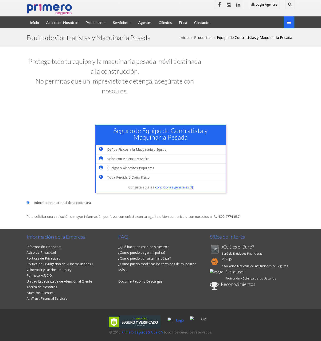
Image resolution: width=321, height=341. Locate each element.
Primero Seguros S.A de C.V (142, 332)
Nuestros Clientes (40, 293)
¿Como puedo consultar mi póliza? (144, 258)
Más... (122, 270)
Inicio (34, 22)
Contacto (201, 22)
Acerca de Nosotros (62, 22)
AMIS (227, 259)
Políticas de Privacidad (43, 258)
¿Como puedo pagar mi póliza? (141, 252)
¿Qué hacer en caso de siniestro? (143, 247)
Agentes (145, 22)
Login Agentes (265, 4)
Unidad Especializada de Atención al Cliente (59, 281)
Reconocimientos (238, 284)
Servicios (120, 22)
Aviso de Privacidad (41, 252)
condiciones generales (172, 187)
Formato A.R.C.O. (40, 275)
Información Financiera (44, 247)
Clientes (165, 22)
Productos (94, 22)
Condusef (235, 271)
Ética (183, 22)
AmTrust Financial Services (47, 298)
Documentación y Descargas (140, 281)
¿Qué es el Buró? (238, 246)
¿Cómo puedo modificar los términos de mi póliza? (157, 264)
